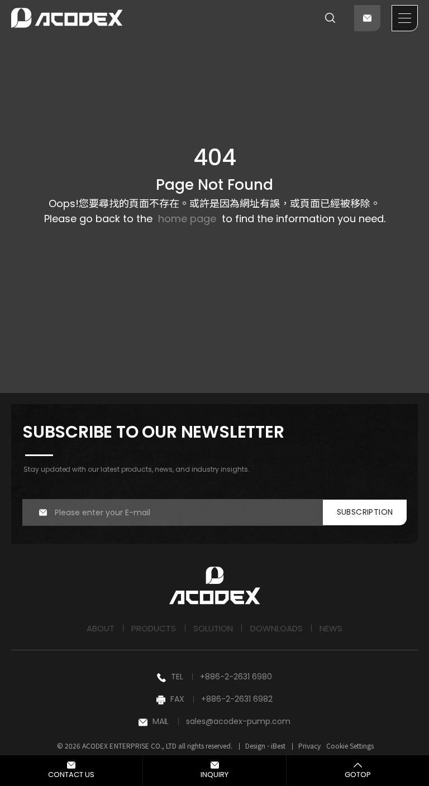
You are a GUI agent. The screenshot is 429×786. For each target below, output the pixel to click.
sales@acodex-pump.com (238, 721)
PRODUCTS (153, 628)
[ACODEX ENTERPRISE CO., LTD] (67, 18)
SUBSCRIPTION (365, 511)
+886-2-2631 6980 (236, 676)
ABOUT (101, 628)
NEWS (331, 628)
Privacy (309, 745)
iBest (278, 745)
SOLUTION (213, 628)
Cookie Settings (350, 745)
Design (255, 745)
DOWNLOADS (276, 628)
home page (187, 219)
